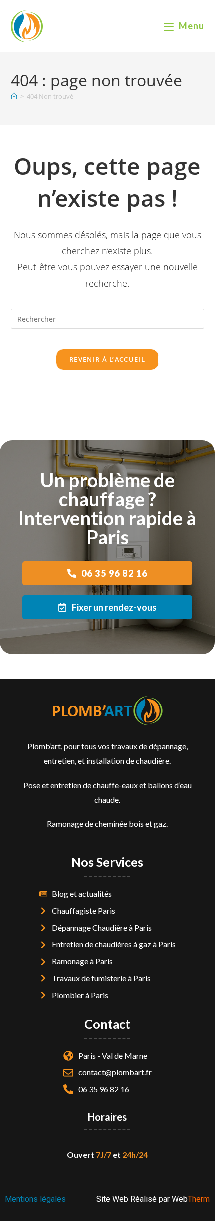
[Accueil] (14, 96)
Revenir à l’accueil (108, 359)
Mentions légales (35, 1199)
